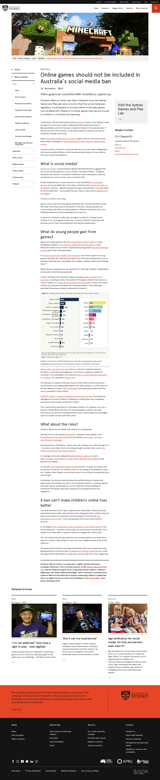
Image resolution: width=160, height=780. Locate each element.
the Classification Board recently (64, 467)
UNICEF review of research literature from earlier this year (67, 396)
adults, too (70, 378)
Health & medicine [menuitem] (22, 123)
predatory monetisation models (59, 459)
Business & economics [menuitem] (23, 104)
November (41, 58)
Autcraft (100, 407)
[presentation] (34, 629)
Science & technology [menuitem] (23, 136)
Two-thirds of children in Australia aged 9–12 (78, 245)
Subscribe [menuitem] (16, 151)
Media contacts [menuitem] (18, 164)
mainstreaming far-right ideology (56, 437)
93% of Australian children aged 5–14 (82, 242)
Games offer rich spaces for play (54, 369)
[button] (156, 8)
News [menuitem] (15, 84)
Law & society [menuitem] (20, 130)
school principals (68, 139)
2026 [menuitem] (17, 91)
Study (96, 8)
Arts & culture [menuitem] (20, 97)
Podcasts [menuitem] (16, 184)
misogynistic (70, 434)
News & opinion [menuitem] (21, 77)
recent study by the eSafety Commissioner (62, 255)
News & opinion (142, 8)
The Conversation (92, 578)
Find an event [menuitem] (18, 177)
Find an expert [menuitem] (18, 171)
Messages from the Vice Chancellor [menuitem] (23, 144)
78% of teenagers (70, 388)
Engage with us (117, 8)
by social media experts (71, 141)
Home (14, 58)
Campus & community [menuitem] (23, 110)
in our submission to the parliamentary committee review (76, 527)
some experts (51, 139)
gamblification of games (79, 456)
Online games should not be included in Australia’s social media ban (74, 58)
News (34, 58)
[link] (99, 2)
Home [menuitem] (17, 69)
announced (80, 122)
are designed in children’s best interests (85, 551)
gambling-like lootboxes (90, 459)
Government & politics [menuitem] (23, 117)
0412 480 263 (120, 148)
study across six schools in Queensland (74, 283)
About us (129, 8)
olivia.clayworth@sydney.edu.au (126, 154)
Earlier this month (48, 169)
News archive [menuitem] (18, 158)
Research (105, 8)
